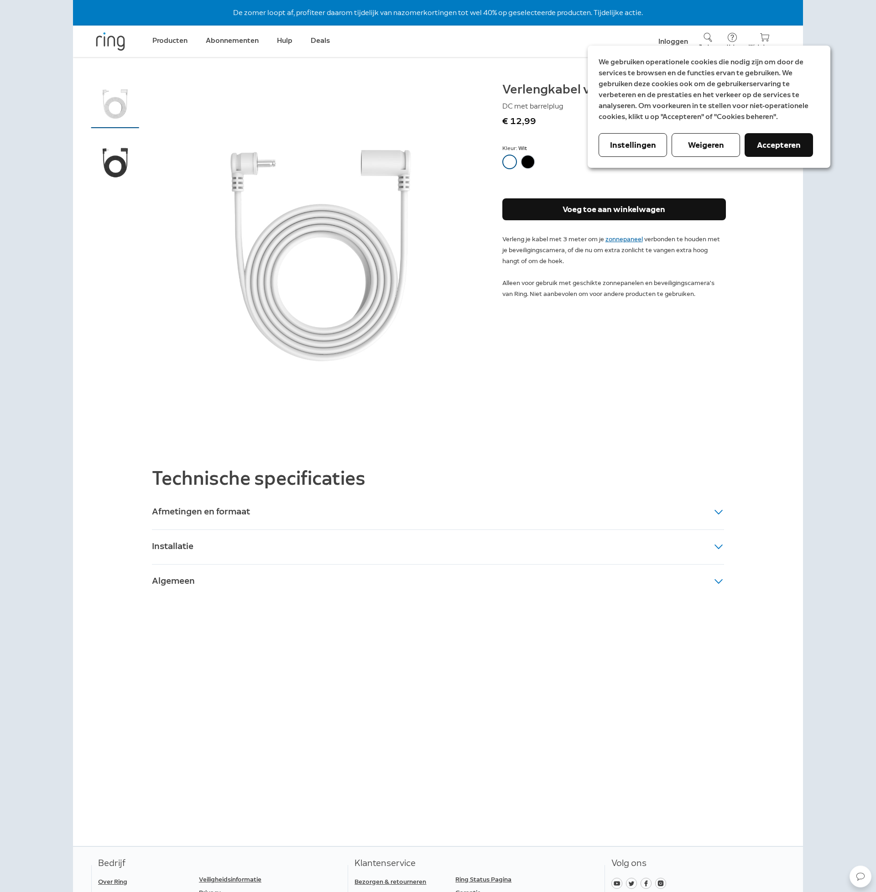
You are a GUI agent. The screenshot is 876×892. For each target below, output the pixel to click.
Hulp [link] (284, 40)
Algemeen (173, 580)
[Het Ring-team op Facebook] (648, 882)
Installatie (172, 545)
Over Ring (112, 882)
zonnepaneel (624, 239)
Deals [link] (320, 40)
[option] (509, 162)
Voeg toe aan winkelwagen (614, 209)
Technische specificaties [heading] (258, 478)
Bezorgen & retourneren (390, 882)
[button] (115, 103)
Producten (170, 40)
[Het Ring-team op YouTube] (618, 882)
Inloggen (673, 41)
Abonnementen (232, 40)
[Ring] (110, 41)
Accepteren (779, 145)
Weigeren (706, 145)
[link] (245, 879)
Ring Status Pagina (483, 879)
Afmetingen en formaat (201, 511)
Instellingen (633, 145)
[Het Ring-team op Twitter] (633, 882)
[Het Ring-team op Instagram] (661, 882)
